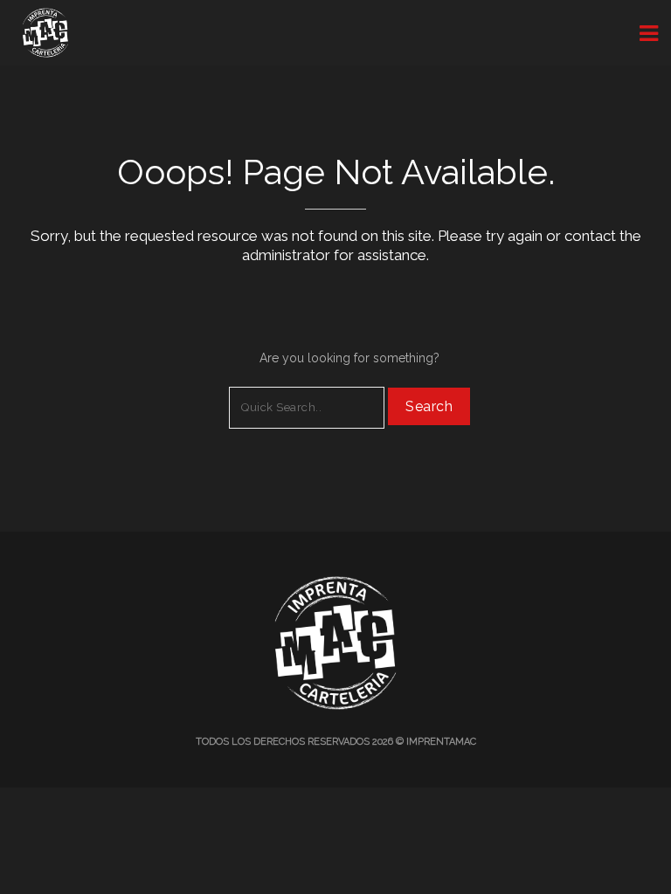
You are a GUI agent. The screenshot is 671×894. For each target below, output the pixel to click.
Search (429, 406)
